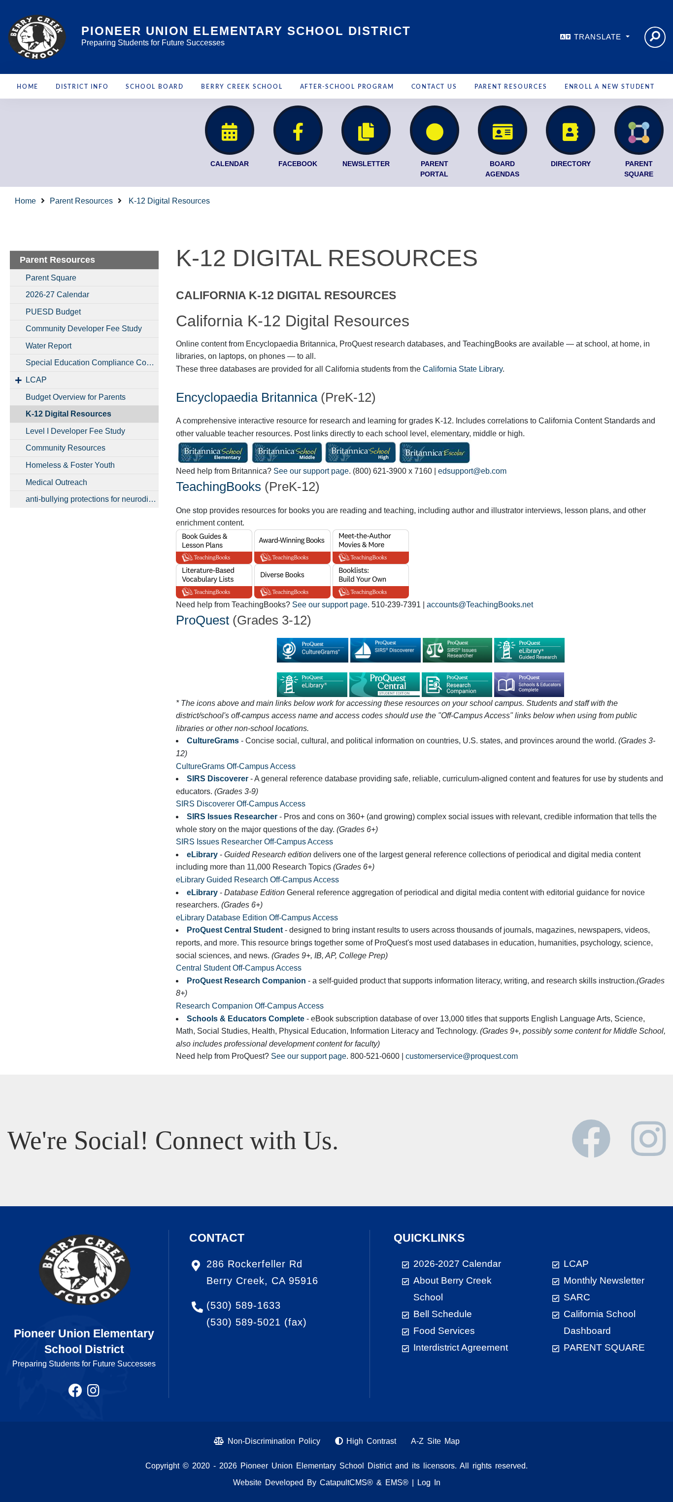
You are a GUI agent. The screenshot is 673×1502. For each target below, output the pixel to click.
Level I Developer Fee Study (75, 431)
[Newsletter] (366, 130)
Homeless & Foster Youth (70, 465)
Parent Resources (510, 87)
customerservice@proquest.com (461, 1056)
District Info (82, 87)
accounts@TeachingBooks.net (480, 604)
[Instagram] (648, 1151)
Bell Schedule (442, 1314)
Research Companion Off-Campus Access (250, 1006)
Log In (428, 1482)
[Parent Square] (639, 130)
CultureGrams (213, 740)
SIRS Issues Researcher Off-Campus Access (254, 842)
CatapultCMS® (346, 1482)
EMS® (396, 1482)
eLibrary (202, 854)
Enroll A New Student (610, 87)
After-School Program (347, 87)
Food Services (444, 1331)
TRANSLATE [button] (599, 37)
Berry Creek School (241, 87)
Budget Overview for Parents (76, 397)
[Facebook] (298, 130)
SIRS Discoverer (217, 778)
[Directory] (570, 130)
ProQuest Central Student (235, 930)
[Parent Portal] (434, 130)
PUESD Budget (53, 312)
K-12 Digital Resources (168, 201)
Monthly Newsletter (604, 1280)
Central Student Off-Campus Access (239, 968)
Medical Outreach (56, 482)
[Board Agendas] (502, 130)
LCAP (36, 380)
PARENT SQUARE (604, 1347)
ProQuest (202, 620)
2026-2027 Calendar (457, 1263)
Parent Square (51, 278)
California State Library (463, 369)
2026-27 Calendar (57, 294)
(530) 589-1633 (243, 1305)
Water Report (48, 346)
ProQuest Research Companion (246, 981)
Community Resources (65, 448)
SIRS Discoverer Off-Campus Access (240, 804)
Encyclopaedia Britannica (246, 397)
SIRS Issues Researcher (232, 816)
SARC (577, 1297)
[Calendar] (229, 130)
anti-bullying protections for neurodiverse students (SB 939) (92, 499)
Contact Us (434, 87)
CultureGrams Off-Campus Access (236, 766)
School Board (155, 87)
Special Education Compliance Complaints (92, 362)
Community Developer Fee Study (84, 328)
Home (27, 87)
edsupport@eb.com (472, 471)
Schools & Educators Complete (245, 1018)
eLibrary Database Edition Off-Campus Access (257, 917)
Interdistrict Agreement (460, 1347)
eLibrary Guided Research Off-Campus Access (257, 879)
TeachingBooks (218, 486)
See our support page (311, 471)
